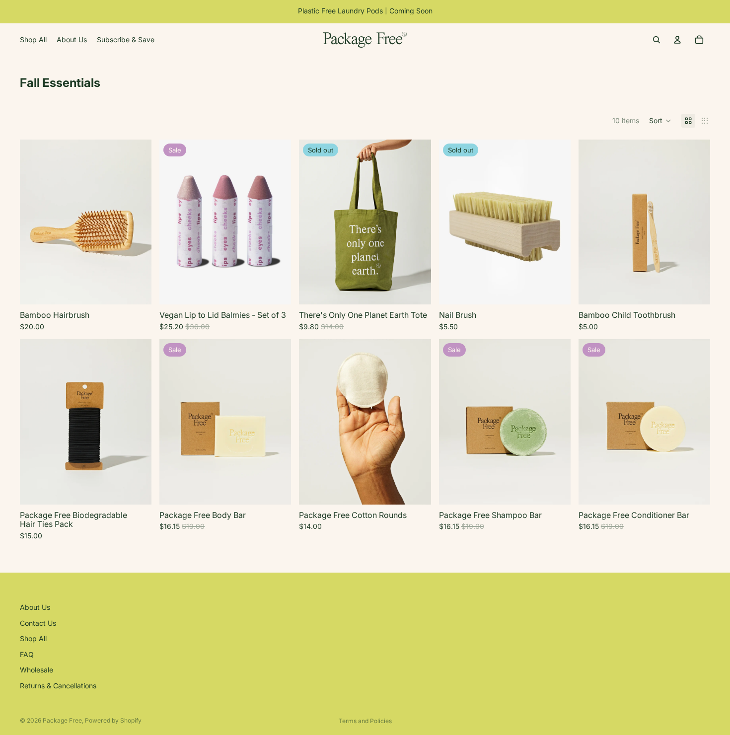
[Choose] (276, 289)
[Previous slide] (35, 222)
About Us (35, 607)
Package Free (62, 720)
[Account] (677, 40)
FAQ (27, 654)
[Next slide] (136, 222)
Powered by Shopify (113, 720)
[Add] (136, 289)
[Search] (656, 40)
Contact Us (38, 622)
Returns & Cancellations (58, 685)
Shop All (33, 638)
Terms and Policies (365, 721)
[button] (660, 121)
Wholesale (36, 669)
